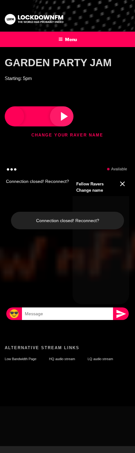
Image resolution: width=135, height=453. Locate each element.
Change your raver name (67, 135)
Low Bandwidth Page (20, 359)
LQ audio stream (100, 359)
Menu (71, 39)
